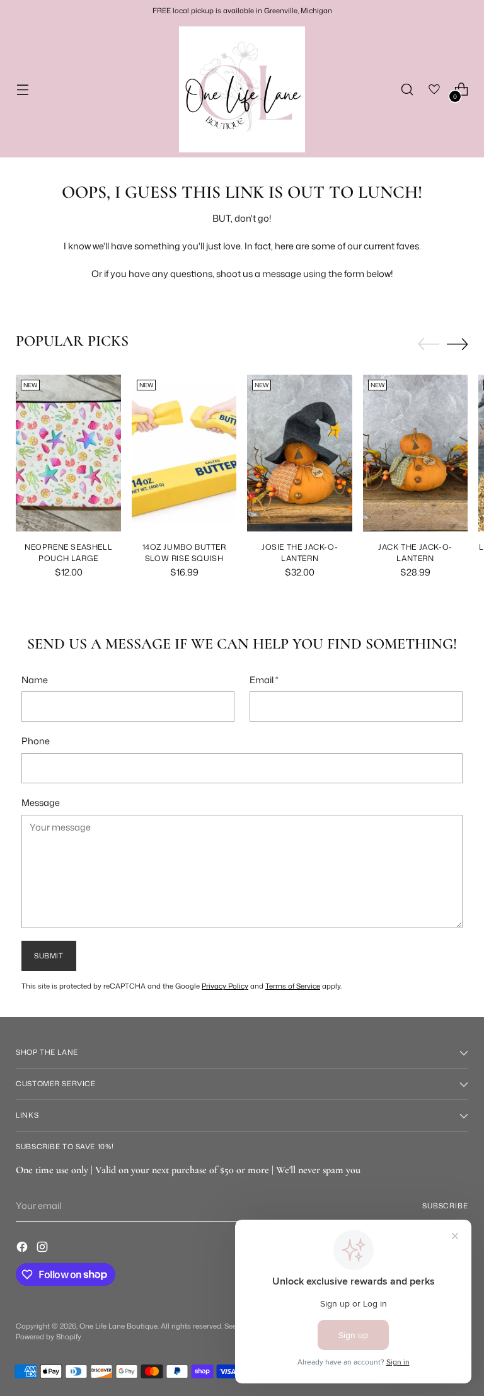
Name (34, 679)
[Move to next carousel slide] (457, 344)
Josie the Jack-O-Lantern (300, 553)
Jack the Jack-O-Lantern (415, 553)
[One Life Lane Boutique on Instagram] (43, 1248)
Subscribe (445, 1206)
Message (40, 802)
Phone (35, 740)
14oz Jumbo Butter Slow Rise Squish (184, 553)
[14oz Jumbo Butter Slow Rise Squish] (184, 453)
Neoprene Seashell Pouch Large (68, 553)
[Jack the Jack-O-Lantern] (415, 453)
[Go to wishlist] (434, 90)
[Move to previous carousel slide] (428, 344)
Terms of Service (292, 986)
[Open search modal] (407, 90)
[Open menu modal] (22, 90)
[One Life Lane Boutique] (242, 89)
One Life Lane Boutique (118, 1326)
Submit (48, 956)
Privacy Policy (225, 986)
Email (264, 679)
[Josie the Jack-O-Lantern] (299, 453)
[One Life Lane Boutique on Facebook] (23, 1248)
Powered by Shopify (48, 1337)
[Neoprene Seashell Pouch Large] (68, 453)
